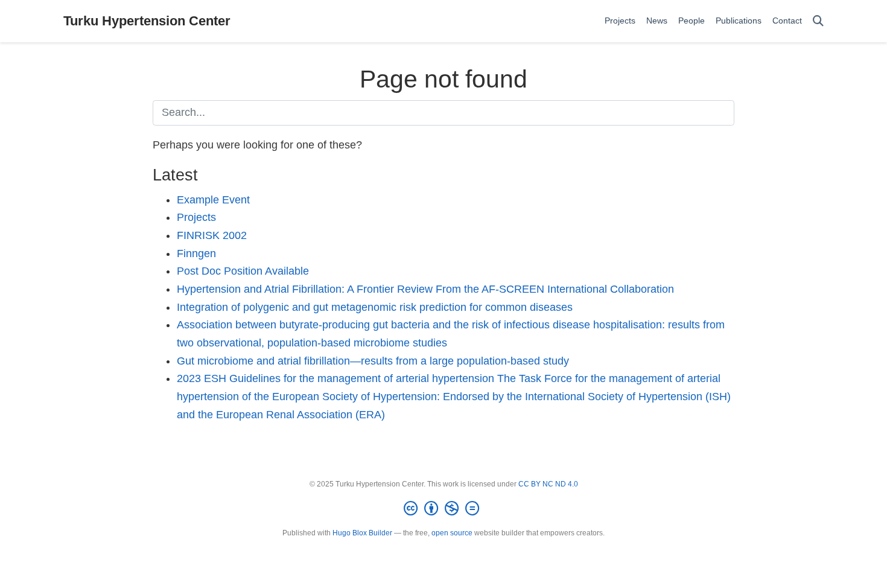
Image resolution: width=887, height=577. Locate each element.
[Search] (818, 21)
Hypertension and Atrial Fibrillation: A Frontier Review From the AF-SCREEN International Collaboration (425, 289)
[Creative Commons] (444, 509)
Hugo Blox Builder (362, 533)
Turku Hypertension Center (146, 20)
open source (451, 533)
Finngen (196, 253)
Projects (196, 217)
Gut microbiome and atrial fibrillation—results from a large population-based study (373, 361)
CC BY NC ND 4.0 (548, 484)
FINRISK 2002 (212, 235)
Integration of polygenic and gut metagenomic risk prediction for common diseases (375, 307)
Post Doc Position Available (243, 271)
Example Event (213, 200)
